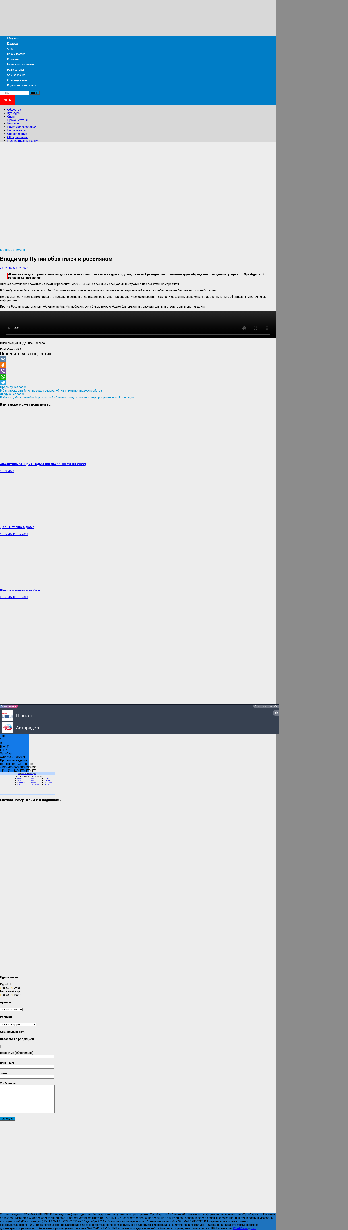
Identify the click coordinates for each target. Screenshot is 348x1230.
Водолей (48, 782)
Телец (20, 780)
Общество (13, 38)
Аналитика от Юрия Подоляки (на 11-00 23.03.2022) (43, 464)
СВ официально (17, 80)
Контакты (13, 59)
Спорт (10, 48)
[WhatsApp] (138, 377)
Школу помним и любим (20, 590)
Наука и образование (20, 64)
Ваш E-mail (7, 1063)
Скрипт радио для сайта (266, 706)
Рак (18, 784)
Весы (33, 782)
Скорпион (35, 784)
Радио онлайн (8, 706)
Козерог (48, 780)
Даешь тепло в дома (17, 527)
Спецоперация (16, 75)
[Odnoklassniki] (138, 365)
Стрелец (48, 778)
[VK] (138, 359)
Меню (8, 99)
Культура (12, 43)
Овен (19, 778)
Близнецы (21, 782)
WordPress (240, 1228)
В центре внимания (13, 249)
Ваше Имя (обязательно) (16, 1053)
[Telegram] (138, 382)
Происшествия (16, 54)
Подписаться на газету (21, 85)
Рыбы (47, 784)
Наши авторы (15, 69)
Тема (3, 1073)
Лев (32, 778)
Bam (253, 1228)
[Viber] (138, 371)
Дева (33, 780)
